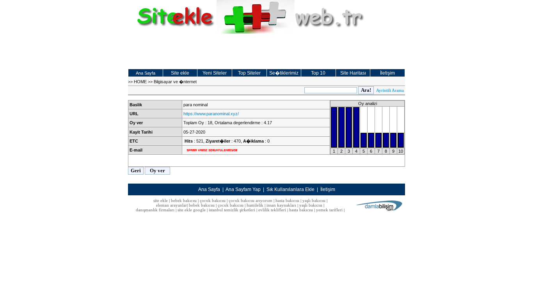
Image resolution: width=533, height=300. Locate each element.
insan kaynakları (281, 205)
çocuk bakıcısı (213, 200)
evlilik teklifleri (272, 209)
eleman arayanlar (171, 205)
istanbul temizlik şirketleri (232, 209)
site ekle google (192, 209)
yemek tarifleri (329, 209)
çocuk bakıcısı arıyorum (250, 200)
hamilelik (255, 205)
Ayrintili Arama (390, 90)
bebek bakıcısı (184, 200)
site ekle (160, 200)
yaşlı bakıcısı (313, 200)
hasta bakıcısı (287, 200)
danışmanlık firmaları (155, 209)
